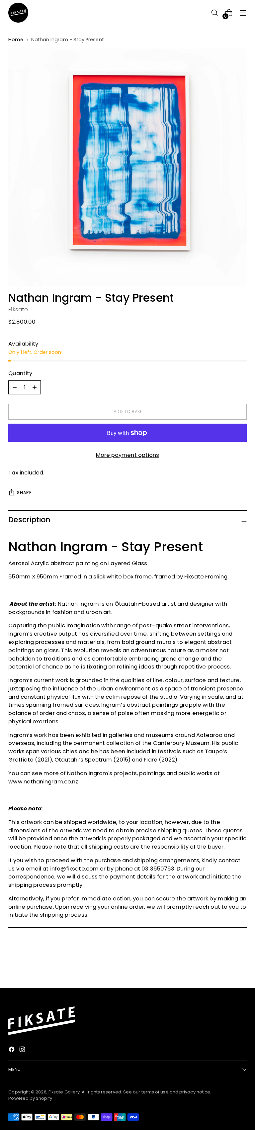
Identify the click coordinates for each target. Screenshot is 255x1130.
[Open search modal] (214, 13)
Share (24, 492)
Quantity (20, 373)
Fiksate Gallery (64, 1092)
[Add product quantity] (15, 387)
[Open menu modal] (243, 13)
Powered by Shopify (30, 1098)
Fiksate (18, 309)
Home (15, 39)
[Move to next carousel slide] (241, 965)
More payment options (127, 455)
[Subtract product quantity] (35, 387)
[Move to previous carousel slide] (225, 965)
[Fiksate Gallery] (18, 13)
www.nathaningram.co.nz (43, 781)
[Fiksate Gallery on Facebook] (12, 1050)
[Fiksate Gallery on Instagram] (23, 1050)
